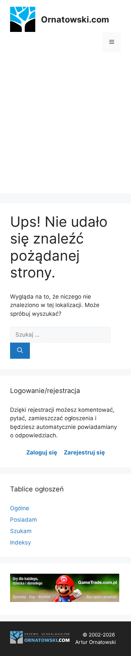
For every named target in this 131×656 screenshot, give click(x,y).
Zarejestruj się (84, 452)
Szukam (21, 531)
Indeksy (20, 542)
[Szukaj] (20, 351)
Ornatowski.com (75, 19)
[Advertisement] (65, 127)
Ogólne (19, 508)
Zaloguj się (41, 452)
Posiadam (23, 519)
